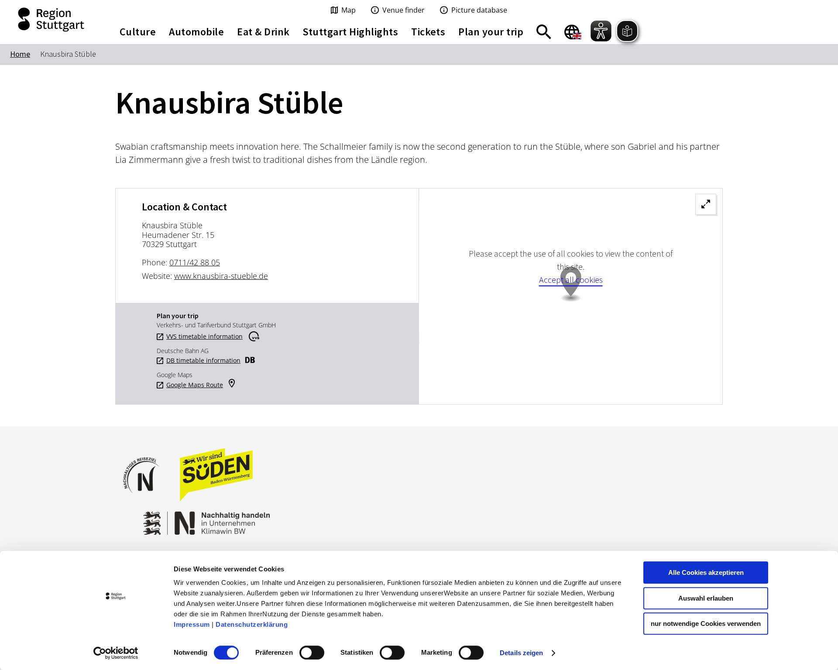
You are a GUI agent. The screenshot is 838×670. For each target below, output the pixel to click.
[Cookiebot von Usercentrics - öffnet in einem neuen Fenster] (116, 653)
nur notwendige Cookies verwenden (706, 623)
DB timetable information (203, 360)
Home (20, 54)
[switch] (311, 653)
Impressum (192, 624)
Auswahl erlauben (705, 598)
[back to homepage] (52, 19)
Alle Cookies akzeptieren (706, 572)
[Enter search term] (544, 31)
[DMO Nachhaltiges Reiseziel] (145, 499)
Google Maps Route (194, 385)
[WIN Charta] (288, 519)
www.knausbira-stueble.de (221, 276)
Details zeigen (521, 652)
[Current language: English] (573, 31)
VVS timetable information (204, 336)
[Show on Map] (570, 296)
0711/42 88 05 (194, 262)
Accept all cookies (571, 279)
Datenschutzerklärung (252, 624)
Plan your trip (490, 31)
